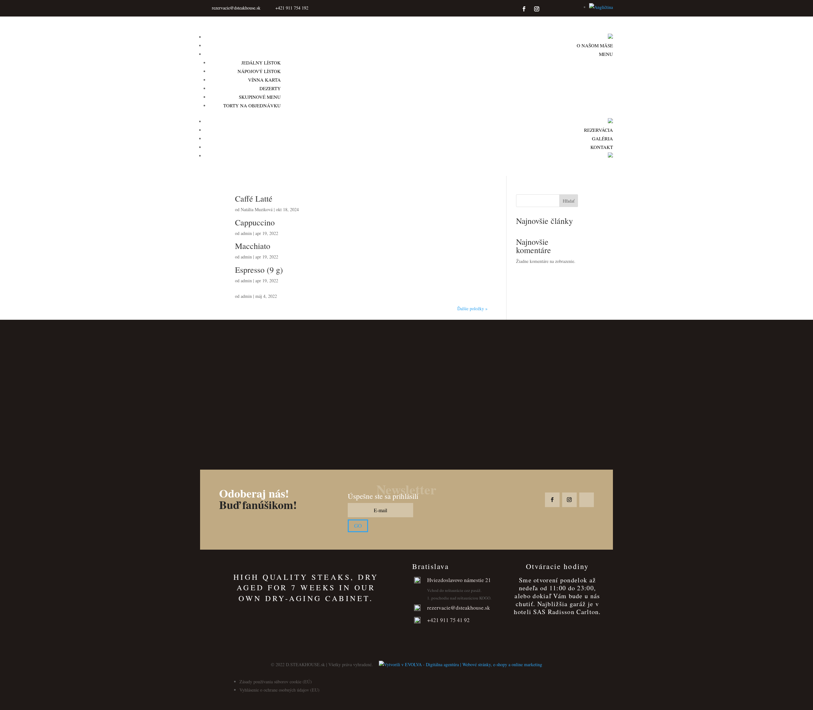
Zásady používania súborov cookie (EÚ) (275, 682)
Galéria (602, 138)
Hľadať (568, 201)
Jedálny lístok (261, 62)
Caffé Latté (253, 198)
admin (246, 233)
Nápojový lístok (259, 71)
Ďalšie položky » (472, 308)
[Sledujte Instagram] (537, 9)
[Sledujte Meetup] (570, 9)
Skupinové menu (260, 97)
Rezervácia (598, 130)
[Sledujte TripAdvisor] (549, 9)
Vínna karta (264, 80)
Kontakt (601, 147)
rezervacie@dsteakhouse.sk (236, 8)
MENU (606, 54)
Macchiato (252, 245)
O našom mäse (595, 45)
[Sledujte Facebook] (524, 9)
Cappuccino (255, 222)
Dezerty (270, 88)
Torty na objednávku (252, 105)
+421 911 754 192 (291, 8)
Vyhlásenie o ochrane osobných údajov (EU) (279, 690)
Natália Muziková (256, 209)
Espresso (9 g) (259, 269)
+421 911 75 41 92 (448, 620)
